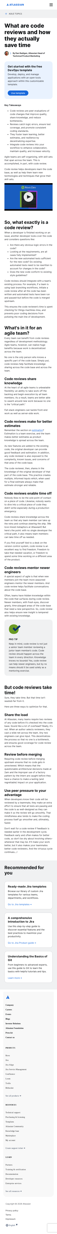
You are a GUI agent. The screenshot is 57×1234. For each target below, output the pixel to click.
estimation (37, 430)
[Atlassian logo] (15, 4)
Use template (18, 93)
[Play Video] (28, 197)
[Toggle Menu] (51, 4)
